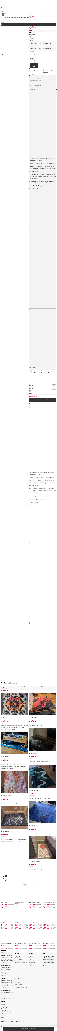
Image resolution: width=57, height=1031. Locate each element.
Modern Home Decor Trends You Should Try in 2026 (12, 1021)
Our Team (31, 956)
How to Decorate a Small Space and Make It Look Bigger (48, 964)
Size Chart (17, 957)
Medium (32, 38)
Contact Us (31, 957)
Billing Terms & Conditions (35, 964)
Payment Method (32, 962)
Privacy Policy (32, 959)
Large (31, 40)
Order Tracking (18, 959)
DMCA (30, 965)
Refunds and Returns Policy (21, 962)
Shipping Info (18, 960)
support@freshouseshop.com (8, 973)
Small (31, 36)
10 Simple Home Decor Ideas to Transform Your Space (12, 1020)
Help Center (17, 956)
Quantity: (31, 51)
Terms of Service (32, 960)
